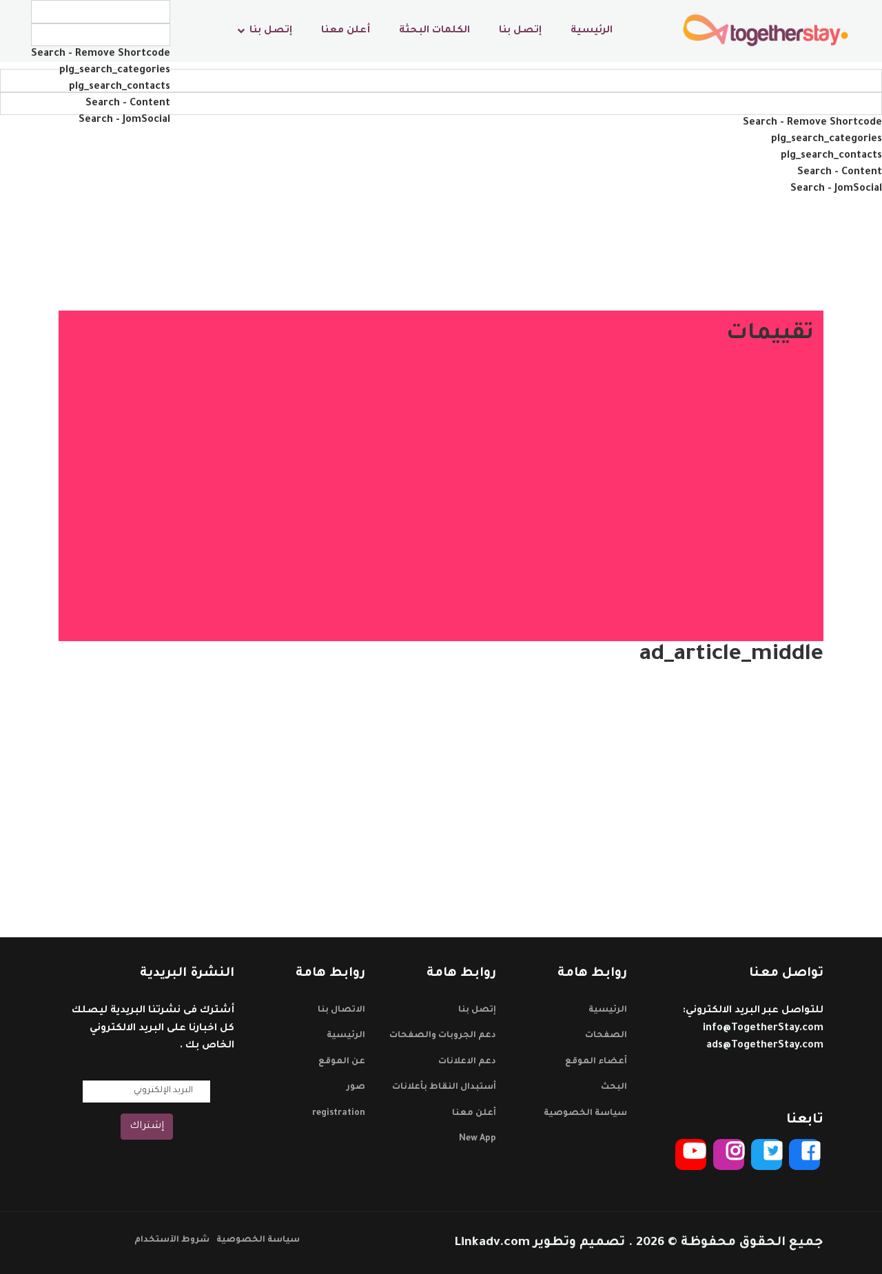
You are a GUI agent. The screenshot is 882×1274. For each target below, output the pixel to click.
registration (338, 1113)
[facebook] (804, 1154)
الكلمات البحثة (434, 30)
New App (477, 1139)
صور (356, 1087)
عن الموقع (341, 1062)
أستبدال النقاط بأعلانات (444, 1087)
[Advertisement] (441, 772)
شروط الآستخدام (171, 1240)
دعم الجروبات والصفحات (442, 1036)
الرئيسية (592, 30)
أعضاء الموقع (596, 1062)
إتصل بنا (520, 30)
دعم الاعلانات (467, 1062)
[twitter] (766, 1154)
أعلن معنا (345, 30)
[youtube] (690, 1154)
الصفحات (606, 1036)
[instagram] (728, 1154)
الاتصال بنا (341, 1010)
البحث (614, 1087)
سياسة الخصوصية (585, 1113)
